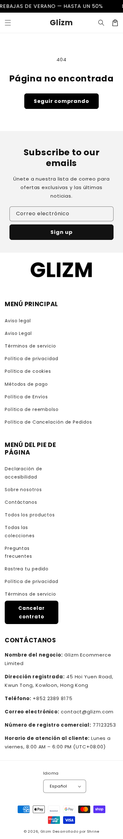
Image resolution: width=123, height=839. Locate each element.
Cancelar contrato (31, 612)
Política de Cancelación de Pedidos (48, 422)
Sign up (61, 232)
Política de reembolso (32, 409)
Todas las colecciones (20, 531)
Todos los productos (30, 515)
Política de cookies (28, 371)
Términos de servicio (30, 346)
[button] (8, 23)
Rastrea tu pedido (27, 569)
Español (58, 786)
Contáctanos (21, 502)
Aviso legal (18, 321)
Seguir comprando (61, 101)
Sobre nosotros (23, 489)
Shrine (93, 831)
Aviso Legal (18, 333)
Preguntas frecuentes (18, 552)
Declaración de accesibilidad (23, 473)
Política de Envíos (26, 397)
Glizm (46, 831)
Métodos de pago (26, 384)
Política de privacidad (31, 358)
